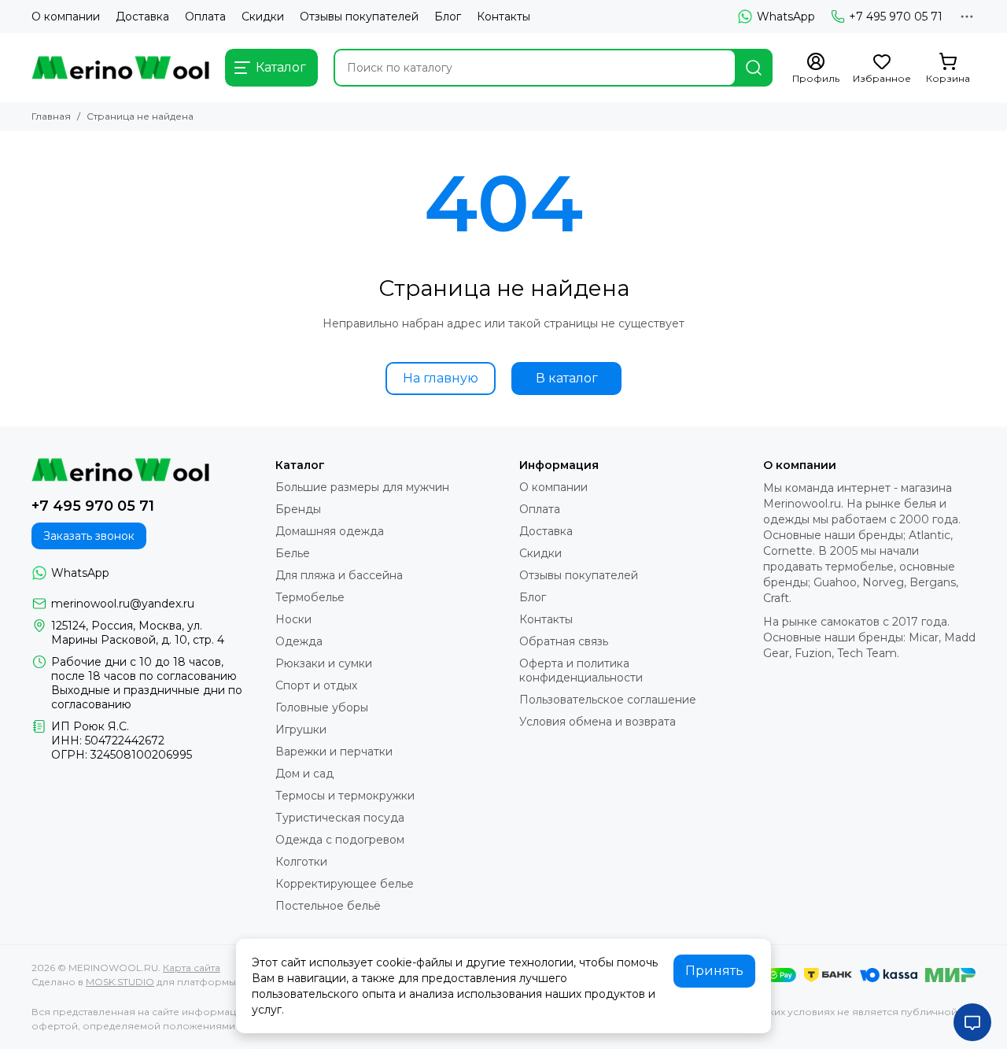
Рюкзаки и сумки (323, 663)
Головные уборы (321, 707)
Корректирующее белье (344, 884)
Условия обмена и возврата (597, 722)
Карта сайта (191, 967)
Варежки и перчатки (334, 751)
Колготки (301, 862)
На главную (440, 378)
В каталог (567, 378)
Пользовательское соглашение (607, 700)
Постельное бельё (328, 906)
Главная (51, 116)
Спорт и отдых (316, 685)
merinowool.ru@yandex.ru (122, 604)
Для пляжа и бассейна (339, 575)
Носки (293, 619)
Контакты (503, 16)
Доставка (142, 16)
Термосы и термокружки (345, 796)
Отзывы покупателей (359, 16)
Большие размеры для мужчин (362, 487)
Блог (447, 16)
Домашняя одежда (329, 531)
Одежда (299, 641)
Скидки (263, 16)
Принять (714, 970)
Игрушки (300, 729)
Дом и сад (304, 773)
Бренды (298, 509)
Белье (292, 553)
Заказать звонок (89, 536)
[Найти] (754, 68)
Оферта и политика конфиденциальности (581, 670)
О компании (65, 16)
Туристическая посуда (339, 818)
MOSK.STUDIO (120, 982)
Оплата (205, 16)
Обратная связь (563, 641)
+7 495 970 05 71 (895, 16)
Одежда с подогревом (339, 840)
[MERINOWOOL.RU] (120, 67)
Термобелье (310, 597)
